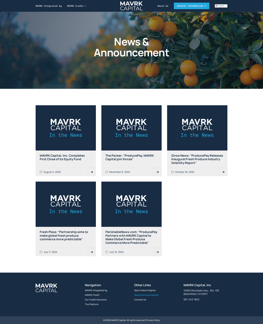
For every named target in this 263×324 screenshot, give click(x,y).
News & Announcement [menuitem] (146, 295)
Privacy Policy (153, 320)
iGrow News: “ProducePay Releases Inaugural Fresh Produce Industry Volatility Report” (197, 159)
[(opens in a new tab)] (66, 127)
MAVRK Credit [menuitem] (75, 5)
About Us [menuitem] (162, 5)
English (221, 6)
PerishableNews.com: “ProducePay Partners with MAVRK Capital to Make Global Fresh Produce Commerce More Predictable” (131, 237)
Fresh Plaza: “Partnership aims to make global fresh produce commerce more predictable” (64, 235)
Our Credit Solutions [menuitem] (96, 300)
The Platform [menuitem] (92, 304)
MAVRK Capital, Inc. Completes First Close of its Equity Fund (62, 157)
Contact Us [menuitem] (140, 300)
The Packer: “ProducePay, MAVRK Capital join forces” (129, 157)
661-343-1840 (191, 299)
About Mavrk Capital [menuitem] (145, 290)
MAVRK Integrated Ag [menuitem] (49, 5)
